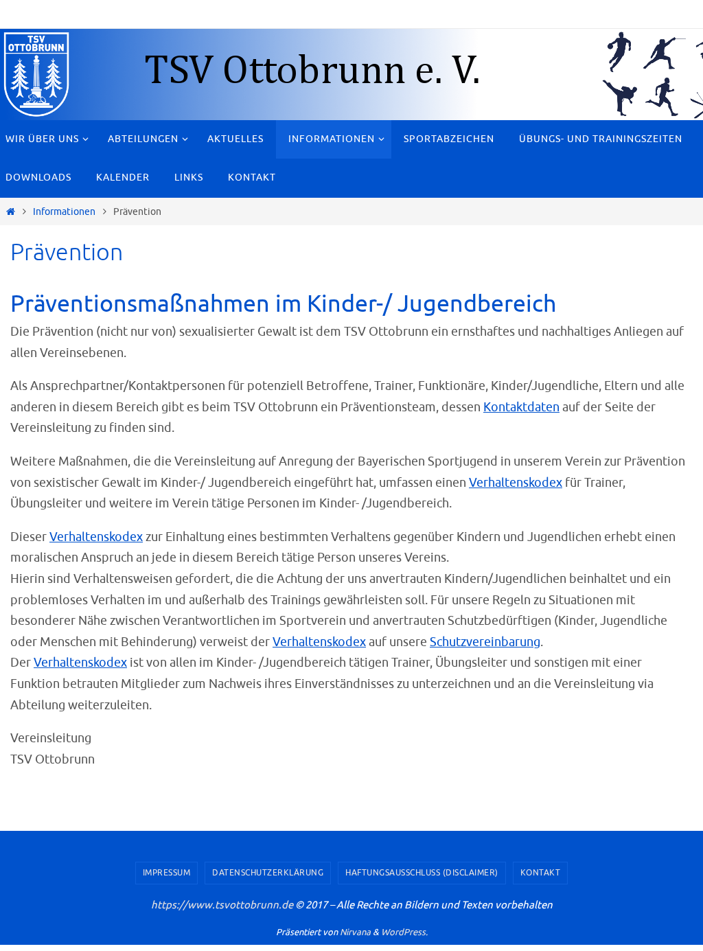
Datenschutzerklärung (267, 872)
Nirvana (355, 932)
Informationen (64, 211)
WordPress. (404, 932)
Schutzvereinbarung (485, 642)
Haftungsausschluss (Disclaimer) (421, 872)
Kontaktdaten (521, 407)
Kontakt (540, 872)
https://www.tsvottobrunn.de (222, 905)
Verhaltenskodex (515, 482)
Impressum (167, 872)
